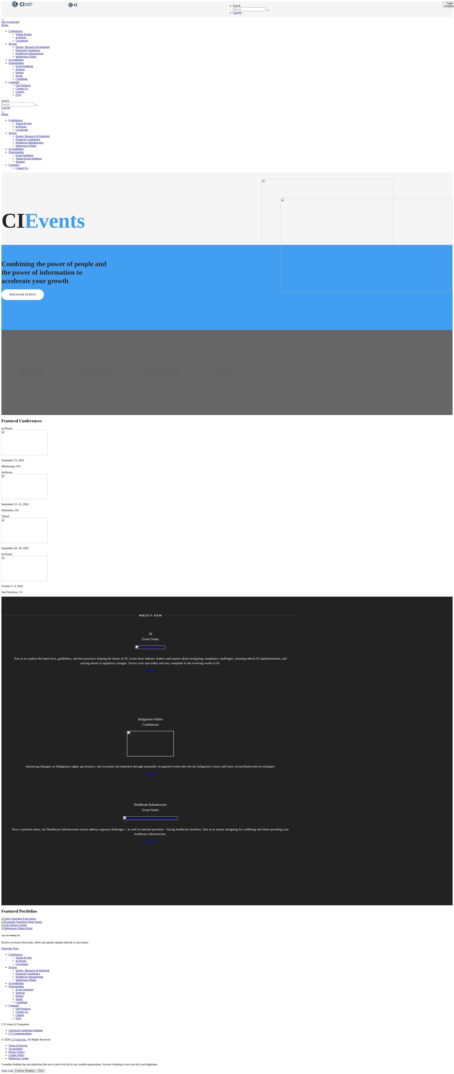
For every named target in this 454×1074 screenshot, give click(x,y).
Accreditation (16, 59)
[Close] (2, 19)
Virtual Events (24, 34)
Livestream (22, 40)
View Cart (7, 1070)
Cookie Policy (16, 1055)
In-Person (21, 37)
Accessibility (16, 1048)
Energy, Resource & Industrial (32, 47)
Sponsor (20, 69)
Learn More (150, 670)
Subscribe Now (10, 948)
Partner (20, 72)
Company (14, 82)
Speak (19, 75)
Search (236, 5)
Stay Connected (10, 21)
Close (41, 1070)
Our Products (23, 85)
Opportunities (16, 63)
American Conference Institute (26, 1030)
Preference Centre (19, 1058)
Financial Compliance (28, 50)
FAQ (18, 94)
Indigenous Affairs (26, 56)
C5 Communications (20, 1033)
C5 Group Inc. (19, 1039)
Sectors (13, 43)
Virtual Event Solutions (29, 158)
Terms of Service (18, 1045)
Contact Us (22, 88)
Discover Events (23, 294)
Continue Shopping (24, 1070)
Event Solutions (24, 66)
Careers (20, 91)
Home (4, 25)
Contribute (21, 78)
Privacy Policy (17, 1051)
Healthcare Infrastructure (29, 53)
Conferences (16, 31)
